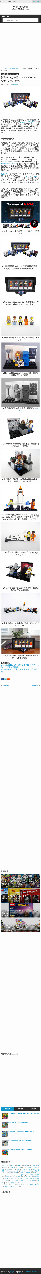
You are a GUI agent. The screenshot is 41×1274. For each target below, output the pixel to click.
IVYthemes (14, 1272)
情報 (23, 1175)
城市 (18, 1171)
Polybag (37, 1184)
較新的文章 (6, 685)
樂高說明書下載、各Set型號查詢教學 (18, 1122)
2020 (34, 1165)
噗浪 (29, 1180)
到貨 (14, 1169)
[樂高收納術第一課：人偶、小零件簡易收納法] (5, 1145)
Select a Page (5, 16)
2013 (7, 1165)
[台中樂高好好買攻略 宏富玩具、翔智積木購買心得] (5, 1136)
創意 (19, 1176)
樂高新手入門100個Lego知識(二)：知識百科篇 (20, 1149)
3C (38, 1165)
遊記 (12, 1180)
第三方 (14, 1176)
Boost (27, 1183)
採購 (32, 1175)
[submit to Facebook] (2, 679)
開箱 (6, 1178)
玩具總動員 (11, 1171)
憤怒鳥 (33, 1180)
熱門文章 (7, 1109)
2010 (3, 1165)
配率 (7, 1175)
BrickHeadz (34, 1183)
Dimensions (5, 1184)
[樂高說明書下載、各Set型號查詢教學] (5, 1127)
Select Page (36, 1)
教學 (38, 1175)
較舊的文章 (35, 685)
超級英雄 (36, 1176)
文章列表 (33, 1109)
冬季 (30, 1167)
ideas (17, 74)
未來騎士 (36, 1167)
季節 (23, 1169)
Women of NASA (27, 122)
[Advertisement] (20, 45)
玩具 (34, 1169)
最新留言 (20, 1109)
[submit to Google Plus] (8, 679)
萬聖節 (33, 1178)
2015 (12, 1165)
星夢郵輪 (29, 1171)
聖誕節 (6, 1180)
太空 (25, 1167)
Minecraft (25, 1184)
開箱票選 (13, 1178)
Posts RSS (29, 1271)
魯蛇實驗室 (20, 7)
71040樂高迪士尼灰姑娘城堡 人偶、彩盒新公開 (20, 670)
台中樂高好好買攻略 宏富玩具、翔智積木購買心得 (21, 1131)
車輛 (3, 1169)
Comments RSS (36, 1271)
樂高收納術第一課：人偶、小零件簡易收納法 (20, 1140)
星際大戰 (37, 1171)
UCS (17, 1186)
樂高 (13, 74)
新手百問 (26, 1178)
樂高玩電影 (14, 1183)
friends (13, 1184)
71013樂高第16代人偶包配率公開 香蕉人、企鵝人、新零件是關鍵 (20, 666)
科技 (10, 1172)
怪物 (29, 1169)
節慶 (38, 1178)
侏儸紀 (8, 1169)
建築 (23, 1171)
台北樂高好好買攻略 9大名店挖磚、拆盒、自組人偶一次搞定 (23, 1113)
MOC (31, 1184)
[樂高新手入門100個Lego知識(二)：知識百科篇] (5, 1154)
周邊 (18, 1169)
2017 (26, 1165)
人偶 (6, 74)
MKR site (20, 1272)
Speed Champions (9, 1186)
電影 (22, 1180)
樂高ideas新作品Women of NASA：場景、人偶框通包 (20, 79)
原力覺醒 (28, 1172)
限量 (21, 1172)
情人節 (16, 1175)
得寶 (12, 1175)
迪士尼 (15, 1172)
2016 (3, 74)
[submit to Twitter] (5, 679)
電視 (17, 1180)
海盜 (34, 1172)
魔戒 (22, 1183)
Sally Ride (5, 174)
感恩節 (20, 1178)
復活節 (25, 1176)
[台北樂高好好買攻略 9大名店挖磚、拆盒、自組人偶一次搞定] (5, 1118)
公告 (20, 1167)
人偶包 (9, 74)
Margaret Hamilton (9, 164)
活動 (6, 1172)
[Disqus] (20, 961)
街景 (30, 1176)
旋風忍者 (7, 1176)
